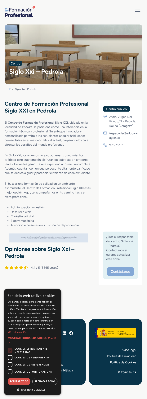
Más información (17, 332)
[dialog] (32, 342)
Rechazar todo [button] (45, 381)
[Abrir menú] (137, 11)
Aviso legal (129, 350)
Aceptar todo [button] (19, 381)
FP (9, 89)
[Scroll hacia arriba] (137, 378)
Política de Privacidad (121, 356)
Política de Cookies (123, 362)
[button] (32, 340)
